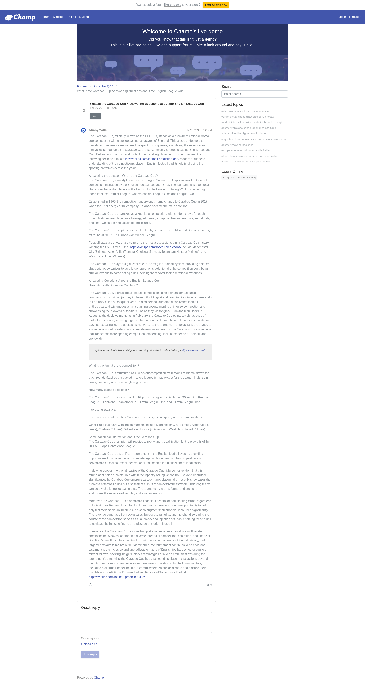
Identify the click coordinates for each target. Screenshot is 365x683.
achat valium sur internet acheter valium (245, 110)
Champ (99, 677)
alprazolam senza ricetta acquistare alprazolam (249, 155)
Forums (82, 86)
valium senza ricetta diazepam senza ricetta (247, 116)
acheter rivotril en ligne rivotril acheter (244, 133)
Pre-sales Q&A (103, 86)
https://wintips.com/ (193, 350)
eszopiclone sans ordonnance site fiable (245, 150)
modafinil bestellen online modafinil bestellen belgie (252, 122)
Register (354, 16)
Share (95, 116)
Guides (84, 16)
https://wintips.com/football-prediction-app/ (151, 159)
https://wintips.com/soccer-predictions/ (155, 247)
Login (342, 16)
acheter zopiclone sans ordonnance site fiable (249, 127)
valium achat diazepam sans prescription (246, 161)
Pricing (71, 16)
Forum (45, 16)
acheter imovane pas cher (237, 144)
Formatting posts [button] (90, 638)
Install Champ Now (215, 4)
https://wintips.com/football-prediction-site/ (117, 577)
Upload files (89, 644)
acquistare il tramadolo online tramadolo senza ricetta (253, 139)
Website (57, 16)
